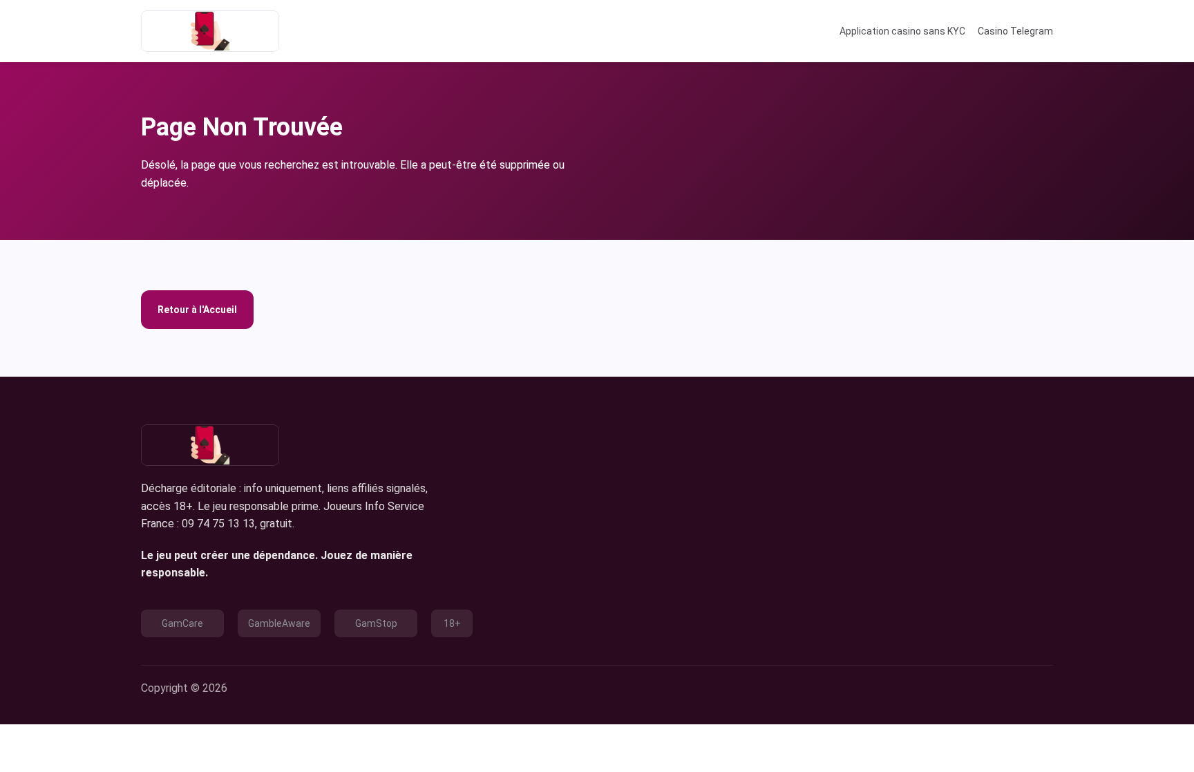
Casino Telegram (1015, 31)
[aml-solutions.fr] (210, 31)
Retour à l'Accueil (197, 309)
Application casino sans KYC (902, 31)
